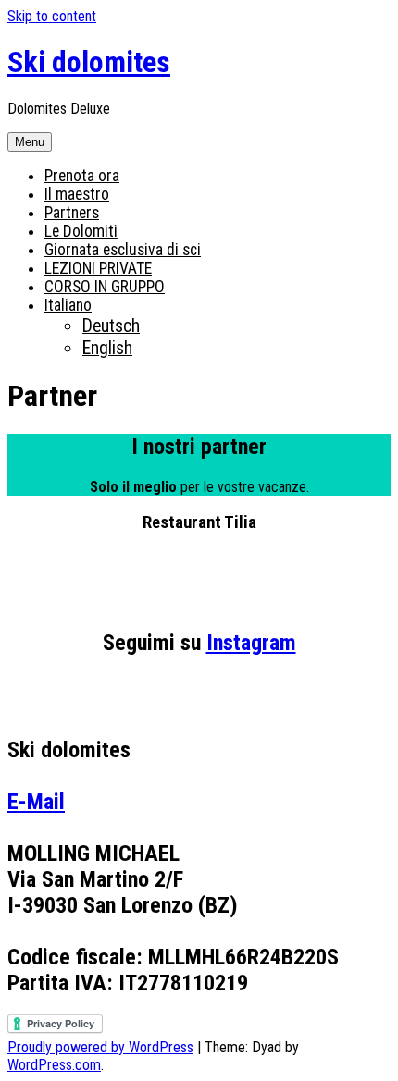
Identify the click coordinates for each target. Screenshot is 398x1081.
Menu (29, 142)
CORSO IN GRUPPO (104, 286)
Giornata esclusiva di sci (122, 249)
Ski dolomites (88, 62)
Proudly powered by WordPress (100, 1047)
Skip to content (51, 16)
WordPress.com (54, 1065)
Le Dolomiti (81, 231)
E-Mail (36, 802)
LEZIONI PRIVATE (98, 268)
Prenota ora (81, 175)
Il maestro (76, 194)
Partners (71, 212)
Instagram (251, 643)
